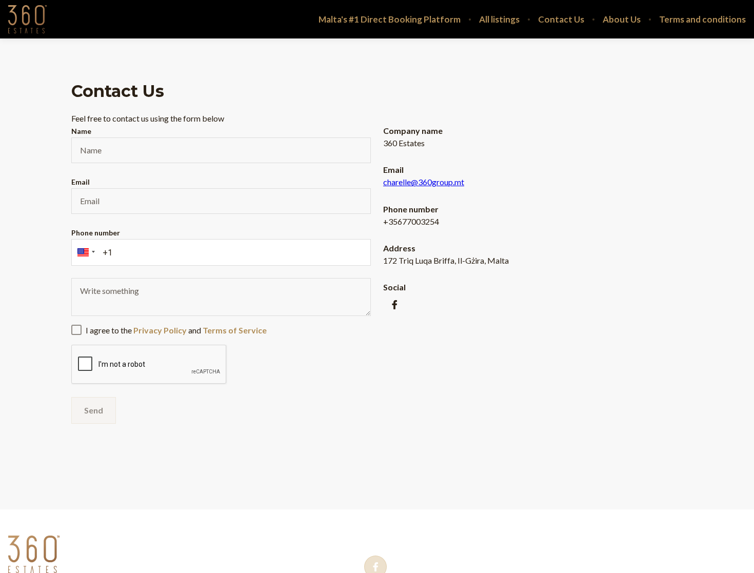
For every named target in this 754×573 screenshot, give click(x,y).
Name (81, 131)
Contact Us (561, 19)
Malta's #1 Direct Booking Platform (390, 19)
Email (80, 181)
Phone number (95, 232)
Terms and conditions (702, 19)
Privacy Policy (104, 536)
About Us (622, 19)
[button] (84, 252)
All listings (499, 19)
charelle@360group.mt (423, 182)
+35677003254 (417, 537)
